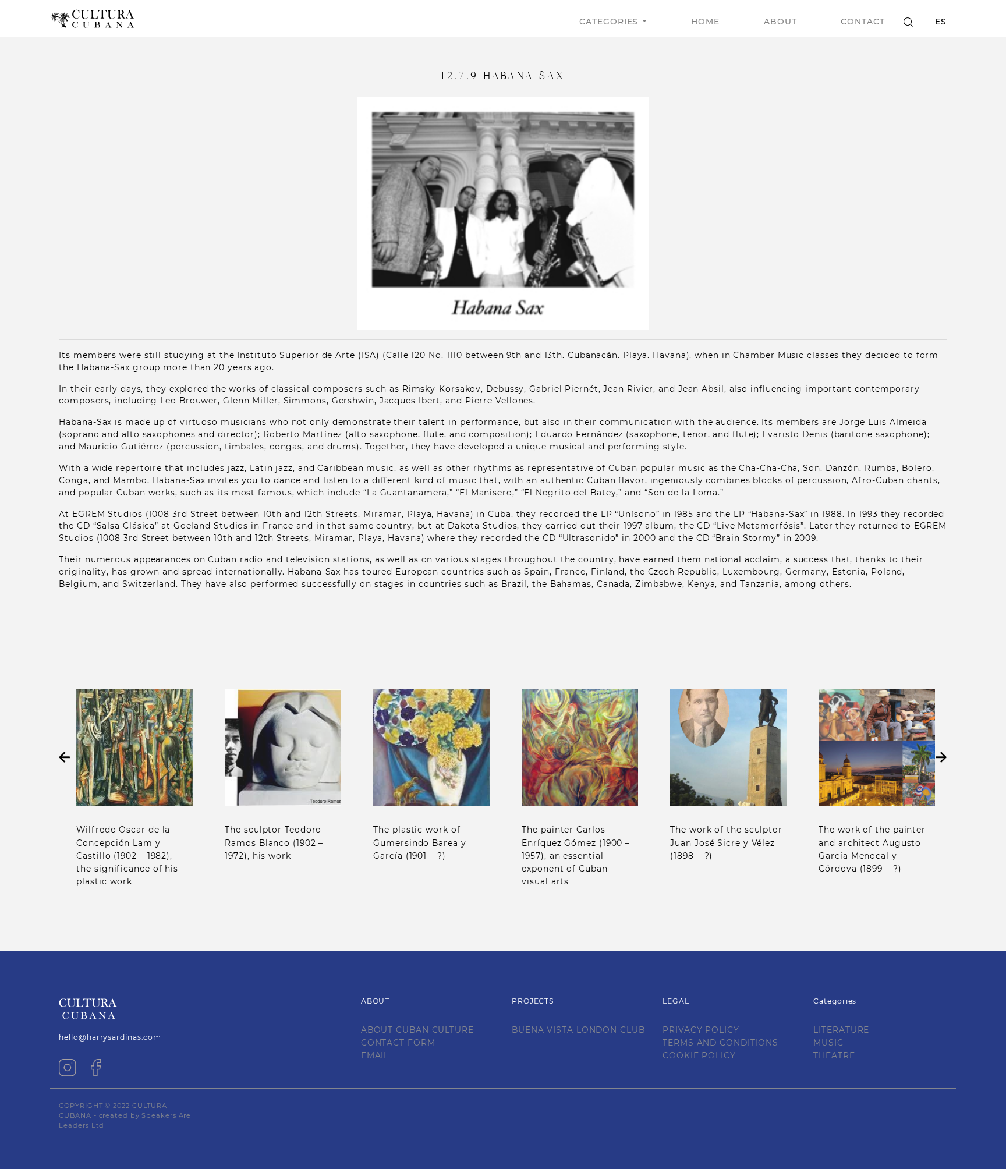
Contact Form (398, 1042)
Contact (862, 21)
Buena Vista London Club (578, 1030)
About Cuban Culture (417, 1030)
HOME (705, 21)
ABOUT (780, 21)
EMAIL (375, 1055)
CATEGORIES (608, 21)
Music (828, 1042)
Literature (841, 1030)
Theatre (834, 1055)
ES (941, 21)
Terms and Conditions (720, 1042)
